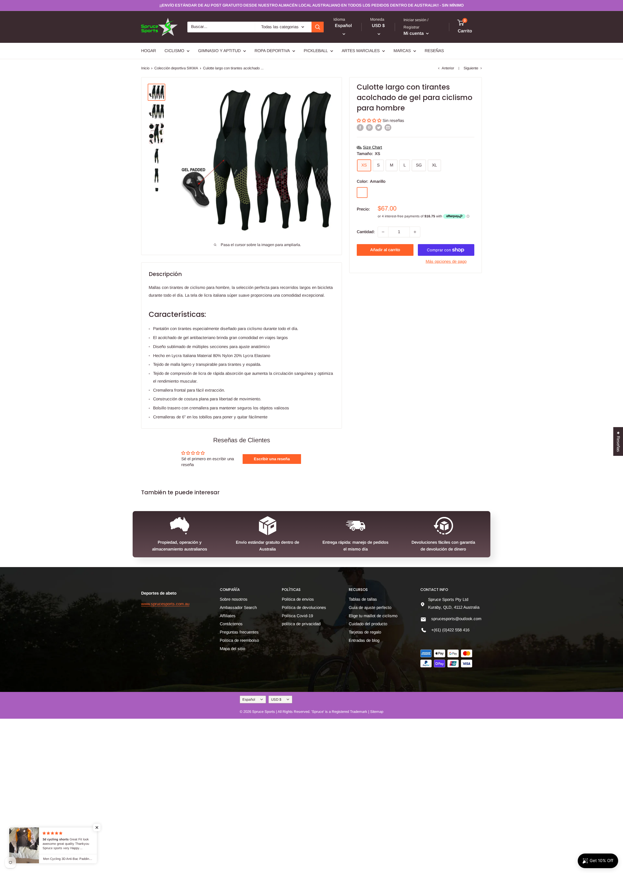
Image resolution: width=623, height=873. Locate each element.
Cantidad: (366, 232)
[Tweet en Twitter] (378, 127)
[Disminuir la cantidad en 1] (383, 232)
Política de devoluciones (304, 607)
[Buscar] (318, 27)
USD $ (276, 699)
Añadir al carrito (385, 250)
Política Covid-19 (297, 616)
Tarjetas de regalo (365, 632)
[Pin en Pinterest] (369, 127)
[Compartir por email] (388, 127)
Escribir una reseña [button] (272, 459)
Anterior (448, 68)
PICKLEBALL (316, 50)
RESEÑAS (434, 50)
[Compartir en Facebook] (360, 127)
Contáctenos (231, 624)
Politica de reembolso (239, 640)
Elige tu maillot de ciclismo (373, 616)
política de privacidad (301, 624)
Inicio (145, 68)
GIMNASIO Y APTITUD (219, 50)
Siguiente (471, 68)
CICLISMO (174, 50)
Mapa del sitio (232, 648)
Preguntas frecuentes (239, 632)
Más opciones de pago (446, 261)
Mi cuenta (414, 33)
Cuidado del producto (368, 624)
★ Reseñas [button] (618, 441)
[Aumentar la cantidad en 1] (415, 232)
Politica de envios (298, 599)
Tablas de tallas (363, 599)
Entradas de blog (364, 640)
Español (248, 699)
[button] (370, 120)
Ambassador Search (238, 607)
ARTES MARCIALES (361, 50)
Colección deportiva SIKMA (176, 68)
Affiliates (228, 616)
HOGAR (148, 50)
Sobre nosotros (233, 599)
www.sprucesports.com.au (165, 604)
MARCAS (402, 50)
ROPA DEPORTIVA (272, 50)
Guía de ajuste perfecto (370, 607)
